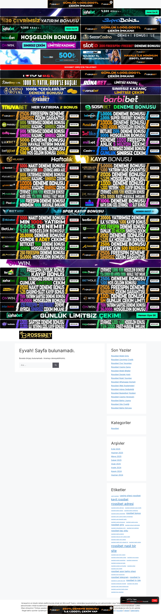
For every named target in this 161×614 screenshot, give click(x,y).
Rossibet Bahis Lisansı (121, 400)
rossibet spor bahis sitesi (123, 571)
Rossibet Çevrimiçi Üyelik (122, 360)
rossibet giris (117, 525)
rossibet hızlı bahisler (133, 528)
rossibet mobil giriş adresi (118, 539)
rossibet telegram (120, 577)
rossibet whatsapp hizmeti (118, 583)
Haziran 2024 (117, 475)
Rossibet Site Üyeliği (120, 404)
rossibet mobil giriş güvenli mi (119, 542)
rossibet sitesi (131, 566)
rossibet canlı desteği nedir (119, 519)
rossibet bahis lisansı (117, 510)
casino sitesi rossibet (130, 495)
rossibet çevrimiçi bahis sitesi (119, 589)
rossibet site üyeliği (116, 568)
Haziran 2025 (117, 453)
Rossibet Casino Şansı (121, 367)
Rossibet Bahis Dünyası (121, 408)
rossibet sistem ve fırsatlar (118, 566)
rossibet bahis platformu (131, 510)
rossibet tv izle (133, 580)
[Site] (40, 115)
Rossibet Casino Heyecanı (122, 397)
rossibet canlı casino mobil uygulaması (122, 516)
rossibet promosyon (132, 560)
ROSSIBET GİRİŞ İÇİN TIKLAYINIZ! (80, 67)
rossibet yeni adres (132, 583)
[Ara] (55, 365)
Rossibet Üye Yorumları (121, 363)
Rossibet (115, 428)
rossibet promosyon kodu (118, 563)
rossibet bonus (133, 513)
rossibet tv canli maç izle (118, 580)
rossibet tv (135, 577)
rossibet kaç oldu (119, 530)
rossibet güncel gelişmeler (132, 525)
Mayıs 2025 (116, 456)
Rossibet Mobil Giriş (120, 356)
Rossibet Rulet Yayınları (121, 378)
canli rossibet (115, 496)
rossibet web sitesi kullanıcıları (120, 586)
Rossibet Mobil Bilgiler (121, 371)
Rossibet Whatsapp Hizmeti (123, 382)
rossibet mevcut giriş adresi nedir (120, 536)
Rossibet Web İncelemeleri (122, 386)
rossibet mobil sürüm (135, 542)
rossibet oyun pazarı (133, 557)
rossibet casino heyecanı (118, 522)
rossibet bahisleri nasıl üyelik (133, 508)
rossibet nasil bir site (123, 548)
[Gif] (80, 159)
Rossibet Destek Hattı (120, 374)
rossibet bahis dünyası (117, 508)
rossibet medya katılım (117, 534)
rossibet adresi (122, 504)
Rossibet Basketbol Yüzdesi (123, 393)
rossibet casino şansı (132, 522)
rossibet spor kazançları (118, 574)
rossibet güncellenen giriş (118, 528)
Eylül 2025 (115, 449)
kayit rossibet (119, 499)
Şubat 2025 (116, 460)
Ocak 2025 (116, 464)
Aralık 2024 (116, 468)
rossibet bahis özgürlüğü (118, 513)
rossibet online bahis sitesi (118, 557)
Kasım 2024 (116, 471)
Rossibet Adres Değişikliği (122, 389)
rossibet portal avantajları (118, 560)
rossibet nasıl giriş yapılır (118, 554)
